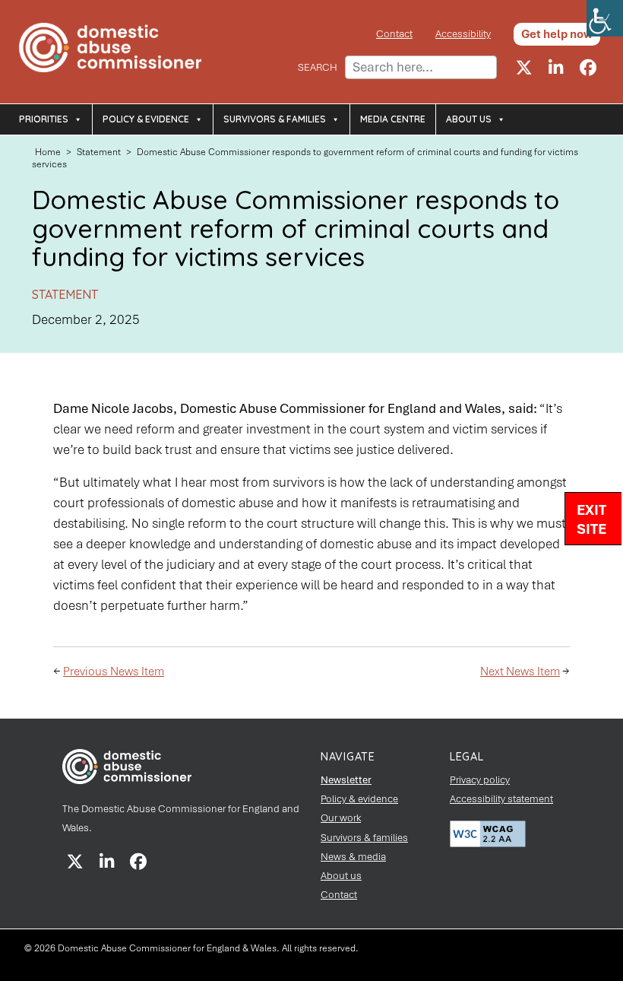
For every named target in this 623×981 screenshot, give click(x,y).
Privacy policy (480, 779)
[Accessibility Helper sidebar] (605, 18)
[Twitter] (524, 68)
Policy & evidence (146, 119)
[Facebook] (588, 68)
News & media (353, 856)
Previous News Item (113, 671)
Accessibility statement (501, 798)
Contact (394, 33)
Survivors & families (274, 119)
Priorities (43, 119)
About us (469, 119)
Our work (341, 817)
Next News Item (520, 671)
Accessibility (463, 33)
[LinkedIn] (556, 68)
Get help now (557, 34)
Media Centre (392, 119)
